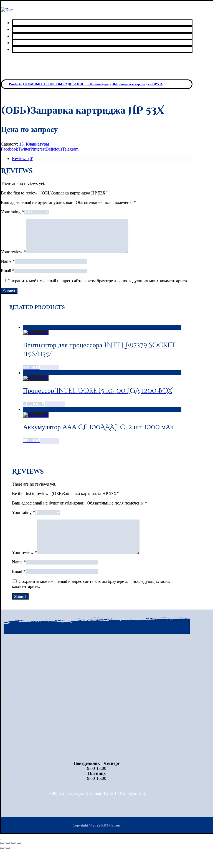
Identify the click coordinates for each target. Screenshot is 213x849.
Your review (13, 251)
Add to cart (49, 368)
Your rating (12, 211)
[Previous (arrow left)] (2, 848)
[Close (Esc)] (2, 843)
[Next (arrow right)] (8, 848)
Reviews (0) (22, 158)
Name (8, 261)
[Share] (8, 843)
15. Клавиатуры (34, 144)
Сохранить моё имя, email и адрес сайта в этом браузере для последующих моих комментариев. (97, 280)
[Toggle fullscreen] (13, 843)
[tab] (102, 158)
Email (7, 270)
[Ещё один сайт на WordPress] (7, 10)
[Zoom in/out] (19, 843)
